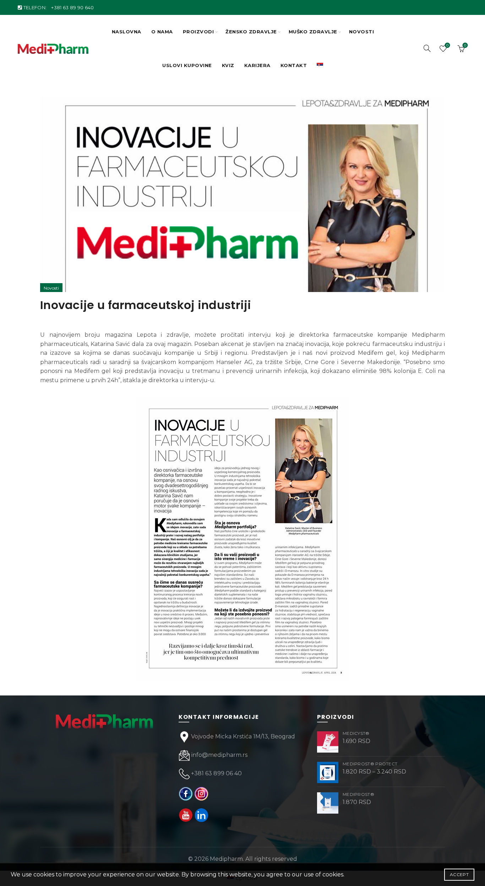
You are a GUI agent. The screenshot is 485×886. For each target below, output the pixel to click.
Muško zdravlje (313, 31)
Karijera (257, 65)
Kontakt (293, 65)
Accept (459, 874)
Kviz (228, 65)
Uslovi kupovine (187, 65)
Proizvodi (198, 31)
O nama (162, 31)
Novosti (361, 31)
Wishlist (447, 45)
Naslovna (126, 31)
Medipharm (226, 858)
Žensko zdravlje (251, 31)
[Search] (427, 48)
